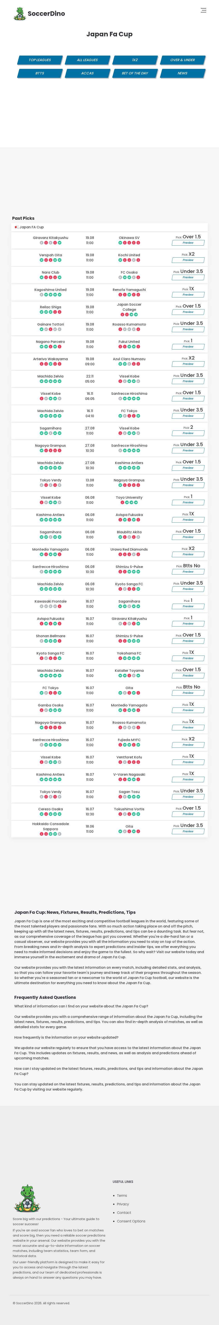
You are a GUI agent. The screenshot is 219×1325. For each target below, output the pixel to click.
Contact (124, 1212)
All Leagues (87, 59)
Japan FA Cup (31, 227)
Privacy (123, 1204)
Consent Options (131, 1221)
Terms (122, 1195)
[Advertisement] (109, 117)
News (182, 73)
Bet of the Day (135, 73)
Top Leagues (40, 59)
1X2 (135, 59)
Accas (87, 73)
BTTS (40, 73)
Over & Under (182, 59)
